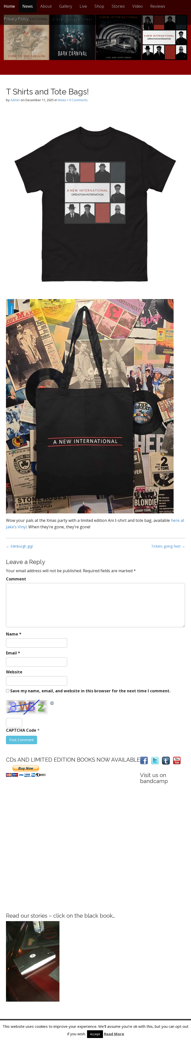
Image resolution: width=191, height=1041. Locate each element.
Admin (15, 100)
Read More (114, 1033)
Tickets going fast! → (168, 546)
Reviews (157, 6)
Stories (118, 6)
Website (14, 672)
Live (83, 6)
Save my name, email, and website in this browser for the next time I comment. (90, 691)
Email (13, 653)
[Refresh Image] (52, 702)
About (46, 6)
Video (137, 6)
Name (13, 634)
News (27, 6)
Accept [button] (95, 1034)
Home (9, 6)
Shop (99, 6)
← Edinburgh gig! (19, 546)
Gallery (65, 6)
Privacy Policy (16, 18)
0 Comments (78, 100)
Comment (16, 579)
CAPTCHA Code (21, 730)
